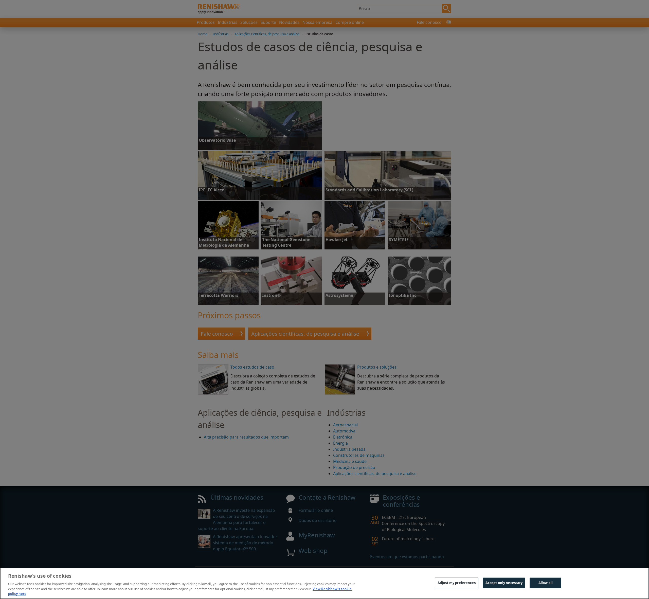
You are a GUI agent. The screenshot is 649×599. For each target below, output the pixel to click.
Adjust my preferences (457, 582)
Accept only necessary (504, 582)
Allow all (545, 582)
